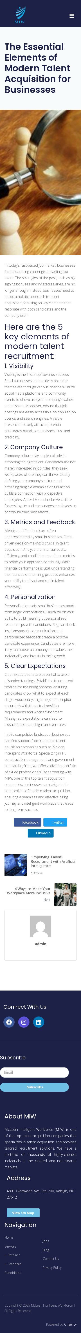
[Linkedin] (38, 1022)
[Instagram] (23, 1022)
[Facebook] (9, 1022)
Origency (70, 1324)
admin (40, 943)
